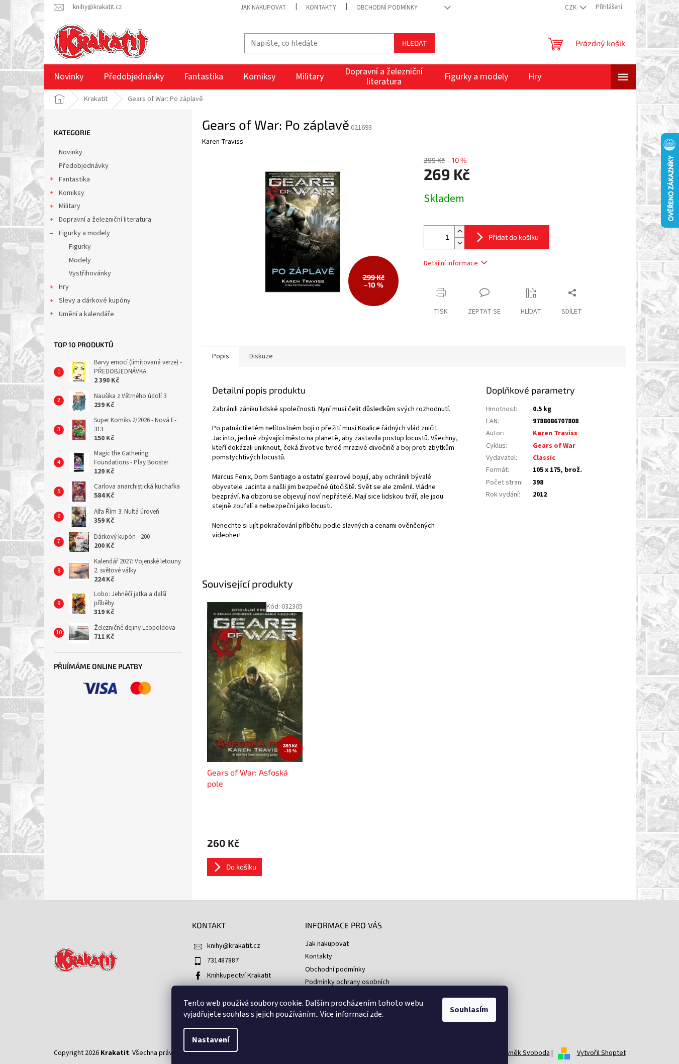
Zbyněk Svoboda (524, 1053)
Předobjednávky (84, 166)
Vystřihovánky (90, 273)
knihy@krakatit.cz (233, 946)
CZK (571, 7)
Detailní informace (451, 263)
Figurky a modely (84, 233)
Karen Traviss (555, 433)
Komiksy (71, 193)
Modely (80, 260)
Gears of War (554, 446)
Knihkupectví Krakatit (239, 976)
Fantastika (74, 179)
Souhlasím (469, 1009)
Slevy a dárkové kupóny (95, 301)
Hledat (414, 43)
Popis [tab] (220, 356)
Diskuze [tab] (261, 356)
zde (376, 1014)
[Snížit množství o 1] (459, 243)
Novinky (70, 152)
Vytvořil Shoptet (601, 1053)
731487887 (223, 960)
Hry (64, 287)
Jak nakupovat (263, 7)
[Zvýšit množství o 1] (459, 231)
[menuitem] (68, 76)
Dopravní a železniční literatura (105, 220)
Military (69, 206)
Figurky (80, 247)
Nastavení (210, 1039)
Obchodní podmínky (387, 7)
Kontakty (321, 7)
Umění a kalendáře (86, 314)
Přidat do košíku (514, 237)
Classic (544, 458)
